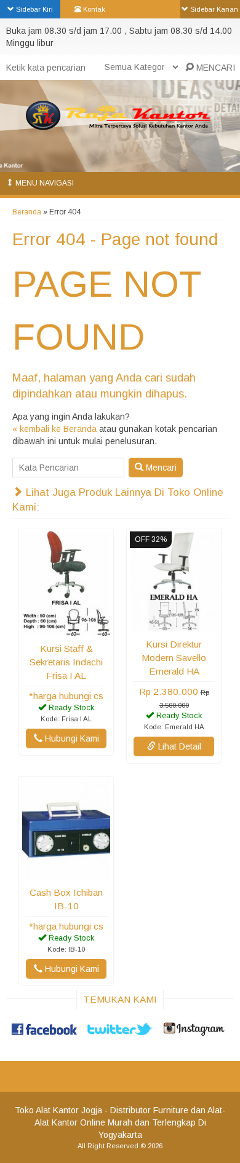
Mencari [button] (160, 467)
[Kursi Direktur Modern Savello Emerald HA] (174, 625)
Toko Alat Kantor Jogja (58, 1110)
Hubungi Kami (70, 738)
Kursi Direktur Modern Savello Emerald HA (174, 657)
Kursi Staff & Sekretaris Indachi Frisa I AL (66, 662)
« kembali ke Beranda (54, 429)
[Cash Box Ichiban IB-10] (66, 874)
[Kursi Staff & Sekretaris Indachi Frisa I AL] (66, 630)
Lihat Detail (178, 746)
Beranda (26, 212)
